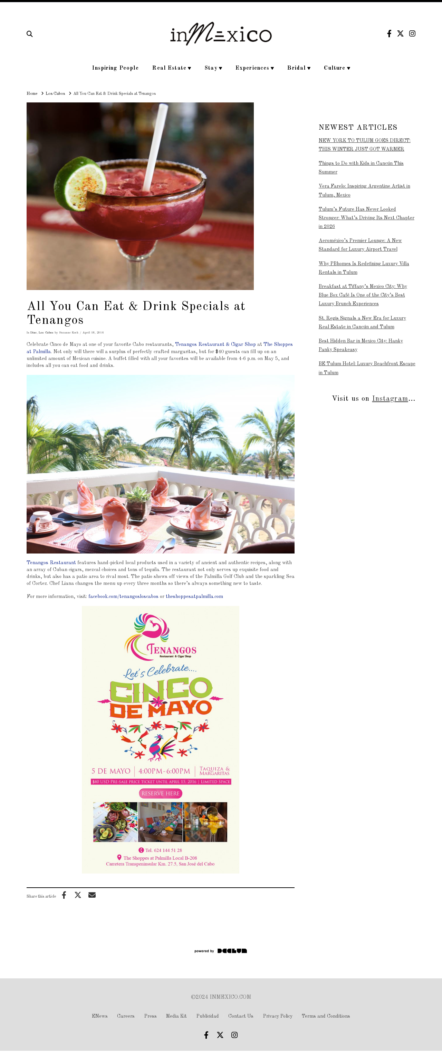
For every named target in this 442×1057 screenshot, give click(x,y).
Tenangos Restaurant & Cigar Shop (215, 344)
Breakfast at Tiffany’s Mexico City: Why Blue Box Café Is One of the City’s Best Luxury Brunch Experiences (363, 295)
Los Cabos (46, 332)
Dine (33, 332)
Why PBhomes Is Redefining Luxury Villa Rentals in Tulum (364, 268)
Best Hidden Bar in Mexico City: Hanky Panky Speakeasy (361, 345)
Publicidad (207, 1016)
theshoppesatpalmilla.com (194, 596)
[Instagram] (412, 33)
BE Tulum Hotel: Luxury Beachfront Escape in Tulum (367, 368)
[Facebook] (389, 33)
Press (150, 1016)
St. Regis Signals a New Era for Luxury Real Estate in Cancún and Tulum (362, 322)
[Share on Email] (92, 895)
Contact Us (240, 1016)
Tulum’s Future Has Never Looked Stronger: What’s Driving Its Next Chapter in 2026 (366, 218)
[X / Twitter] (400, 33)
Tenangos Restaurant (51, 562)
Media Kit (176, 1016)
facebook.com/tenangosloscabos (123, 596)
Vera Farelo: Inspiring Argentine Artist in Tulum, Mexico (364, 190)
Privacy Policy (277, 1016)
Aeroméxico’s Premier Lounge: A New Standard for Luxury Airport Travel (360, 245)
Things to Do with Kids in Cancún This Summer (361, 167)
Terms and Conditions (326, 1016)
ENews (100, 1016)
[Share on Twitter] (78, 895)
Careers (126, 1016)
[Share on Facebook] (64, 895)
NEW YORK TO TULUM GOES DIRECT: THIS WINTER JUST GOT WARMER (365, 145)
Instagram (390, 398)
